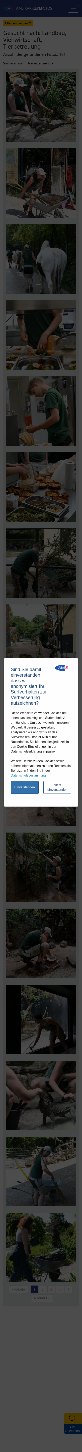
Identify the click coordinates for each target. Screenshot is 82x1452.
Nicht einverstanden (57, 787)
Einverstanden (24, 787)
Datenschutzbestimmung (28, 775)
